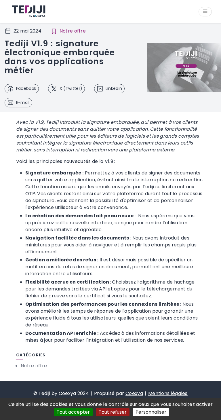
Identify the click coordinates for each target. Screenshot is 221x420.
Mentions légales (168, 393)
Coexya (134, 393)
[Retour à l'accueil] (28, 11)
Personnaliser (151, 412)
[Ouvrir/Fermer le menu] (205, 11)
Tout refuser (113, 412)
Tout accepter (73, 412)
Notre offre (73, 31)
